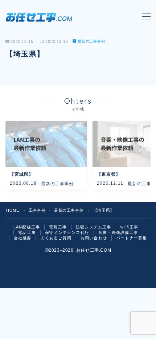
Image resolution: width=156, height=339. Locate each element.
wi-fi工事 (129, 227)
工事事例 (37, 210)
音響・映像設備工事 (118, 232)
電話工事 (27, 232)
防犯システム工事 (93, 227)
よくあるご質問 (55, 238)
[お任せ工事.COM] (40, 16)
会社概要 (23, 238)
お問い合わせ (94, 238)
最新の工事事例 (91, 41)
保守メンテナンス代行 (67, 232)
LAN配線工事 (26, 227)
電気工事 (58, 227)
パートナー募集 (131, 238)
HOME (12, 210)
